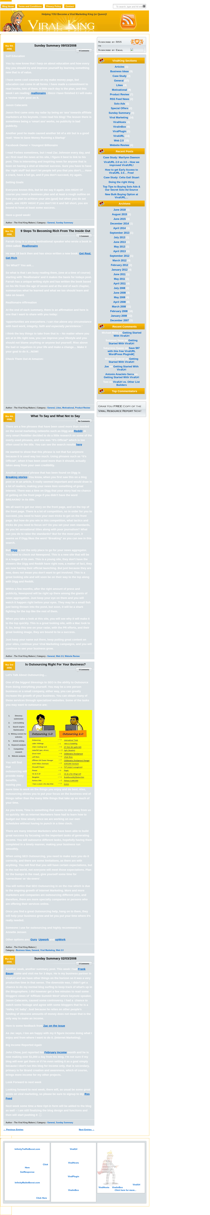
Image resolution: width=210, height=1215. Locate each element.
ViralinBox (119, 126)
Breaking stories (16, 477)
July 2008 (119, 288)
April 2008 (119, 302)
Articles (119, 66)
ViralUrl (73, 1149)
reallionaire (38, 93)
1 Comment (84, 236)
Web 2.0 (59, 656)
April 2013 (119, 251)
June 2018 (119, 209)
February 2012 (119, 265)
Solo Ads (119, 103)
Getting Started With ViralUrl (127, 334)
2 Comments (84, 964)
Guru (33, 939)
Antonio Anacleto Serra (119, 374)
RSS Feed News (119, 99)
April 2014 (119, 228)
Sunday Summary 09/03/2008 (55, 45)
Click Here (41, 1198)
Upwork (44, 939)
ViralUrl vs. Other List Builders (126, 383)
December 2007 (119, 320)
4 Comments (84, 51)
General (51, 223)
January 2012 (119, 269)
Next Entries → (86, 1129)
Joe (106, 366)
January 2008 (119, 315)
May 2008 (119, 297)
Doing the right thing (121, 182)
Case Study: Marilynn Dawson (121, 157)
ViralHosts (119, 122)
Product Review (82, 408)
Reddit (78, 431)
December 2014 (119, 223)
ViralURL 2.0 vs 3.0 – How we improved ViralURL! (121, 164)
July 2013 (119, 237)
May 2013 (119, 246)
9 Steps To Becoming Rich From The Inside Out (55, 231)
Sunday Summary (64, 223)
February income (55, 1052)
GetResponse (27, 1172)
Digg (14, 550)
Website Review (72, 656)
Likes (58, 408)
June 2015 (119, 219)
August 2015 (119, 214)
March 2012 (119, 260)
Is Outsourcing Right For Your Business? (55, 664)
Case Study (119, 76)
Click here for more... (125, 1190)
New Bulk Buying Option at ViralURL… (121, 196)
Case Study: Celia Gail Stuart (121, 177)
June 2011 (119, 274)
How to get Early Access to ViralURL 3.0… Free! (121, 171)
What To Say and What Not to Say (55, 416)
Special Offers (119, 108)
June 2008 (119, 292)
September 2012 (119, 255)
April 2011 (119, 283)
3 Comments (84, 670)
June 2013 (119, 242)
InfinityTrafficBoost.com (27, 1149)
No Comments (84, 421)
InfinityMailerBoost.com (27, 1182)
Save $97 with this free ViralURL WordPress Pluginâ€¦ (124, 351)
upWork (60, 939)
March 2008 (119, 306)
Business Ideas (23, 950)
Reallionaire (30, 245)
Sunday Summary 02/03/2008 (55, 958)
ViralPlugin (119, 131)
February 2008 (118, 311)
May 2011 (119, 278)
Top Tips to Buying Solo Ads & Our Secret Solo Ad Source (121, 188)
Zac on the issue (54, 1025)
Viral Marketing (47, 950)
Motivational (68, 408)
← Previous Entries (13, 1129)
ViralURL (118, 136)
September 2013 (119, 232)
